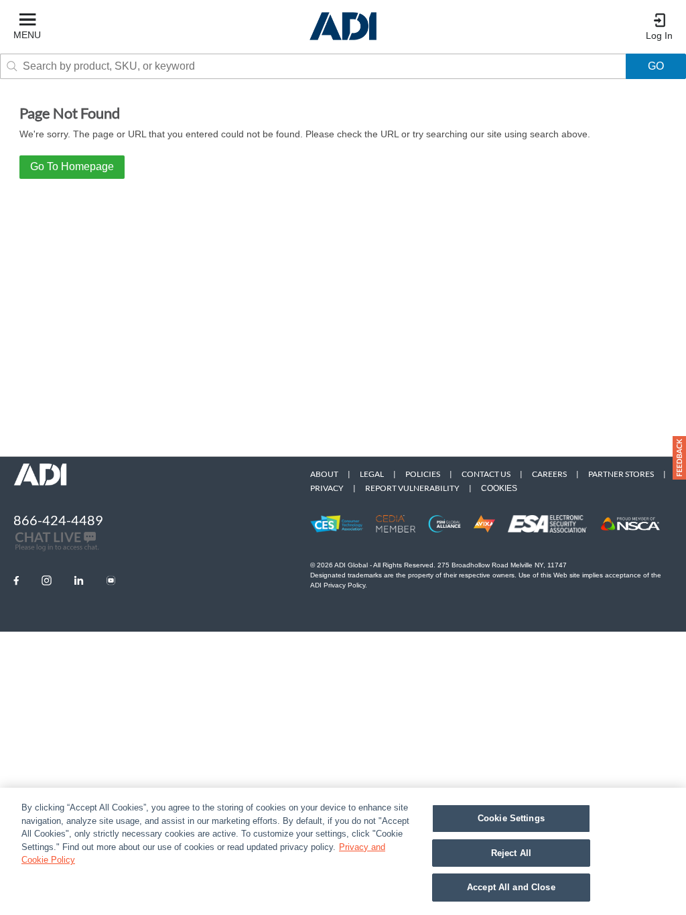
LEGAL (372, 474)
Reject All (511, 853)
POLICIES (422, 474)
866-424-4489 (58, 520)
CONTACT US (486, 474)
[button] (679, 458)
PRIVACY (327, 488)
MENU (27, 34)
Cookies (499, 488)
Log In (659, 35)
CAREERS (549, 474)
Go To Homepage (72, 166)
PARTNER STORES (621, 474)
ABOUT (324, 474)
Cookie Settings (511, 818)
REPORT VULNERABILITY (412, 488)
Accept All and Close (511, 887)
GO (656, 66)
